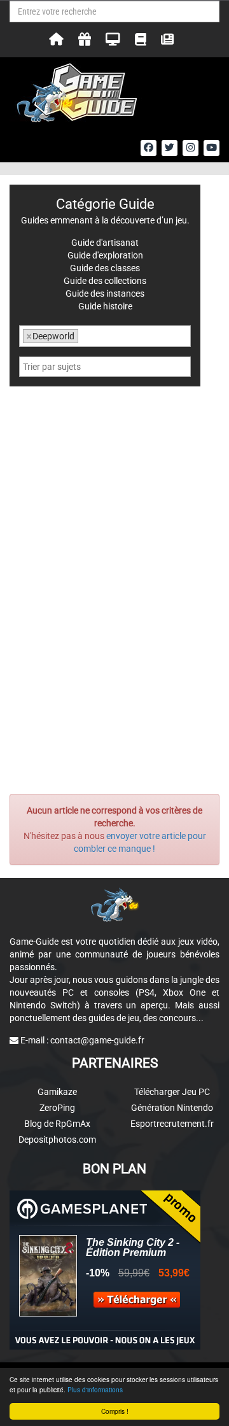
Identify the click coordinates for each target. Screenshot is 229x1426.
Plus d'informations (95, 1389)
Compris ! (114, 1411)
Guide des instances (105, 293)
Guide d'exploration (105, 255)
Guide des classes (105, 268)
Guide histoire (105, 306)
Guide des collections (105, 281)
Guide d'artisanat (105, 242)
